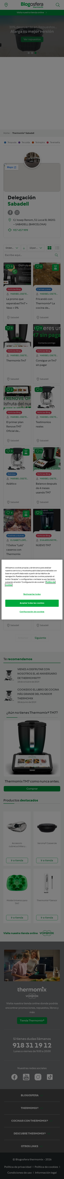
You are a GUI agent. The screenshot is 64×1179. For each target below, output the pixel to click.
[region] (32, 589)
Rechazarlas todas (32, 594)
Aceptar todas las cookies (32, 603)
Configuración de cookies (32, 611)
